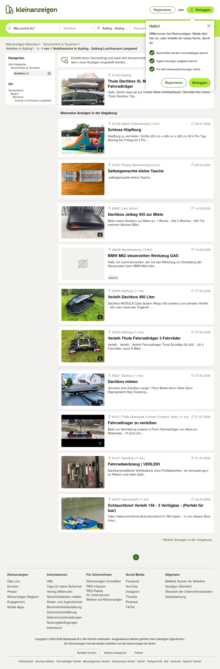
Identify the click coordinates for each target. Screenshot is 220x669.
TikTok (130, 607)
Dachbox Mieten (44, 661)
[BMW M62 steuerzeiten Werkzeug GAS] (82, 264)
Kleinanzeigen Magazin (23, 596)
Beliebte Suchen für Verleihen (185, 581)
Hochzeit (175, 661)
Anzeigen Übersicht (178, 586)
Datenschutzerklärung (62, 612)
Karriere (12, 586)
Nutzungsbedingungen (62, 622)
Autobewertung (175, 596)
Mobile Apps (15, 607)
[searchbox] (36, 28)
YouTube (132, 586)
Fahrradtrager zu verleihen (132, 422)
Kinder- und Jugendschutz (64, 602)
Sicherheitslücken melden (64, 596)
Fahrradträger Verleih (68, 661)
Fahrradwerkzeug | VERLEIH (134, 464)
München (18, 97)
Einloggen (199, 82)
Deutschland (15, 90)
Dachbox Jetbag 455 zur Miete (135, 214)
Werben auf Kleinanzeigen (104, 599)
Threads (131, 596)
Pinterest (132, 602)
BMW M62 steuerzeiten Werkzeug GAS (143, 255)
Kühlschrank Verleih (123, 661)
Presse (12, 591)
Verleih (141, 661)
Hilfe (50, 581)
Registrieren (174, 82)
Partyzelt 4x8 (154, 661)
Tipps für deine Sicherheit (64, 586)
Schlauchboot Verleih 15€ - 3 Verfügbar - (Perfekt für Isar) (155, 508)
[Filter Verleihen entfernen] (49, 73)
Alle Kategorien (17, 64)
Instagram (132, 591)
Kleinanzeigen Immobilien (103, 581)
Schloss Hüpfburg (124, 129)
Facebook (132, 581)
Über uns (13, 581)
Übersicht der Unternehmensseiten (189, 591)
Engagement (16, 602)
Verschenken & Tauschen (25, 67)
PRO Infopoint (95, 586)
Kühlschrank (26, 661)
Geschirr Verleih (192, 661)
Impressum (54, 627)
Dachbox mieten (123, 381)
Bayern (15, 93)
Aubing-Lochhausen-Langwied (33, 100)
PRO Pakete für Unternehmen (98, 593)
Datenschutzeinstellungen (64, 617)
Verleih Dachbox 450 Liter (131, 296)
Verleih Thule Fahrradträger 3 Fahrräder (144, 338)
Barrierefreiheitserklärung (64, 607)
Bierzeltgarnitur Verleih (96, 661)
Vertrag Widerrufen (60, 591)
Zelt (166, 661)
